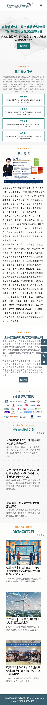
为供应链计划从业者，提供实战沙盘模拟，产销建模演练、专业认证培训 (24, 101)
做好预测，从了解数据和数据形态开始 (22, 504)
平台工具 (23, 121)
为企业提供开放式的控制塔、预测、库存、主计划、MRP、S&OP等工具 (23, 125)
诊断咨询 (23, 109)
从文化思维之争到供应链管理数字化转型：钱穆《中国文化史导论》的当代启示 (22, 473)
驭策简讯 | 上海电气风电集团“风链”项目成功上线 (22, 621)
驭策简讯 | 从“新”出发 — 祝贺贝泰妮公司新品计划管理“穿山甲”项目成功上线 (23, 571)
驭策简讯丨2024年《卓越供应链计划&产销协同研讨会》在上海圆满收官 (23, 671)
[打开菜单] (40, 5)
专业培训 (23, 96)
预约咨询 (23, 46)
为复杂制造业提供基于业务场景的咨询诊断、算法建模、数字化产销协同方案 (23, 113)
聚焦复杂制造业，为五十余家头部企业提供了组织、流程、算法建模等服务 (24, 138)
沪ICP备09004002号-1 (28, 701)
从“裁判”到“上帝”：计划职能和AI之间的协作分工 (23, 442)
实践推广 (23, 133)
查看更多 (40, 433)
